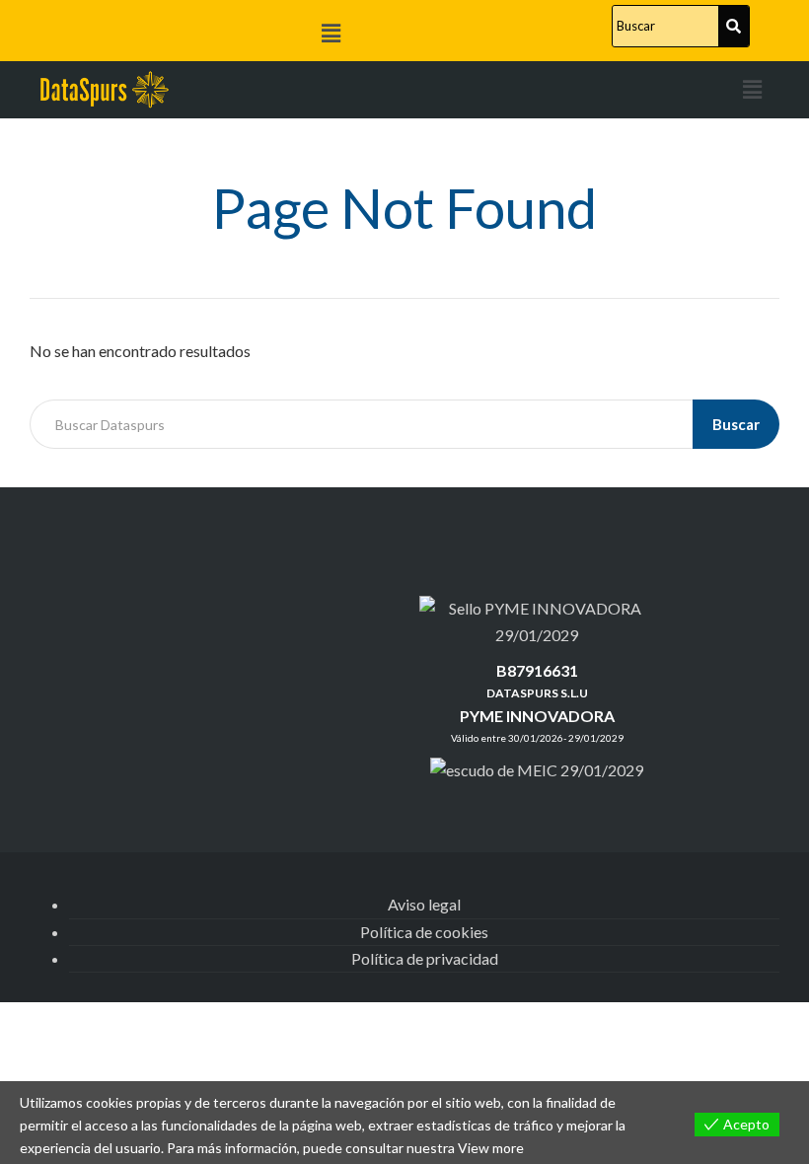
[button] (330, 33)
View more (491, 1147)
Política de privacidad (424, 958)
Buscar (736, 424)
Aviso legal (424, 904)
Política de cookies (424, 931)
